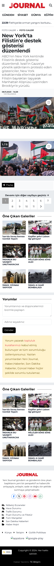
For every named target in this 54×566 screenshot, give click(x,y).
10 (26, 206)
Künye (8, 532)
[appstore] (17, 538)
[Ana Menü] (3, 5)
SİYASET (23, 15)
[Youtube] (35, 496)
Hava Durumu (13, 508)
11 (34, 206)
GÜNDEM (8, 15)
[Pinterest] (24, 496)
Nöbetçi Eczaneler (15, 505)
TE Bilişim (35, 562)
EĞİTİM (48, 15)
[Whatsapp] (40, 496)
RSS (8, 552)
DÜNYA (36, 15)
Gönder (9, 330)
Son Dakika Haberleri (17, 521)
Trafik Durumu (14, 511)
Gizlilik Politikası (37, 532)
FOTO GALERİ (26, 30)
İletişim (20, 532)
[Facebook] (13, 496)
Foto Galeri (9, 30)
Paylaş (9, 185)
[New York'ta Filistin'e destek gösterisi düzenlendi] (27, 113)
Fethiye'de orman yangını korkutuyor (27, 22)
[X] (19, 496)
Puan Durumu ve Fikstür (19, 515)
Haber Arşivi (12, 524)
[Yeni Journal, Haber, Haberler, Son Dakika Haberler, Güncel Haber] (27, 5)
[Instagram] (29, 496)
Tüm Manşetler (14, 518)
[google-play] (34, 538)
